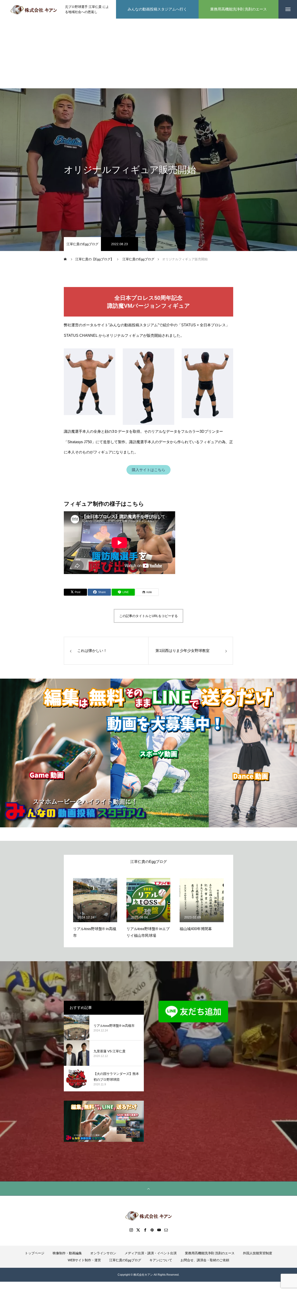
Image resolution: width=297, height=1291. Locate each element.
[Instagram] (131, 1230)
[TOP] (148, 1188)
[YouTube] (159, 1230)
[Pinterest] (152, 1230)
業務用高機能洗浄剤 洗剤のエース (210, 1253)
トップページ (34, 1253)
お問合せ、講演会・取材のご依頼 (205, 1260)
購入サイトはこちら (148, 470)
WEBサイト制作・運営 (84, 1260)
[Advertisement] (148, 53)
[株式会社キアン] (33, 9)
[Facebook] (145, 1230)
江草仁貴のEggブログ (82, 244)
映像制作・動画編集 (67, 1253)
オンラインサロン (103, 1253)
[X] (138, 1230)
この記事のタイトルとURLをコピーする (148, 616)
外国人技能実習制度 (257, 1253)
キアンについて (160, 1260)
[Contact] (166, 1230)
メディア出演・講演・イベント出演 (151, 1253)
